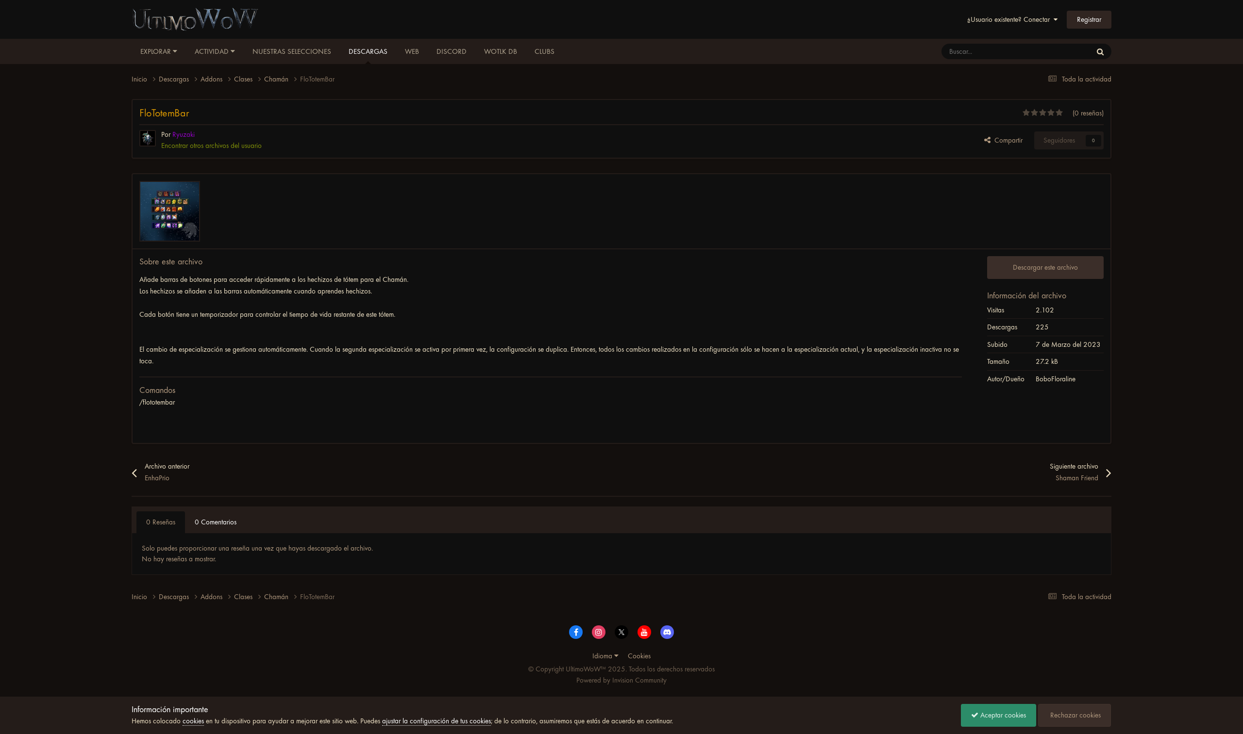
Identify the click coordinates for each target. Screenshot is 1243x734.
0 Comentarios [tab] (215, 522)
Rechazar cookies (1074, 715)
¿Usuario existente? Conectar (1010, 19)
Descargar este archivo (1045, 267)
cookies (193, 721)
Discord (452, 51)
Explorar (156, 51)
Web (412, 51)
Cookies (639, 656)
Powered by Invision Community (621, 680)
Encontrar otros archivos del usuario (211, 145)
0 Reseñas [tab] (160, 522)
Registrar (1089, 19)
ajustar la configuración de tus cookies (436, 721)
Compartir (1007, 140)
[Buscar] (1100, 51)
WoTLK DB (500, 51)
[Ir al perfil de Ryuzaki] (147, 138)
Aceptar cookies (1002, 715)
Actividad (213, 51)
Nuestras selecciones (291, 51)
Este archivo (1062, 51)
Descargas (368, 51)
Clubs (544, 51)
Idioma (603, 656)
